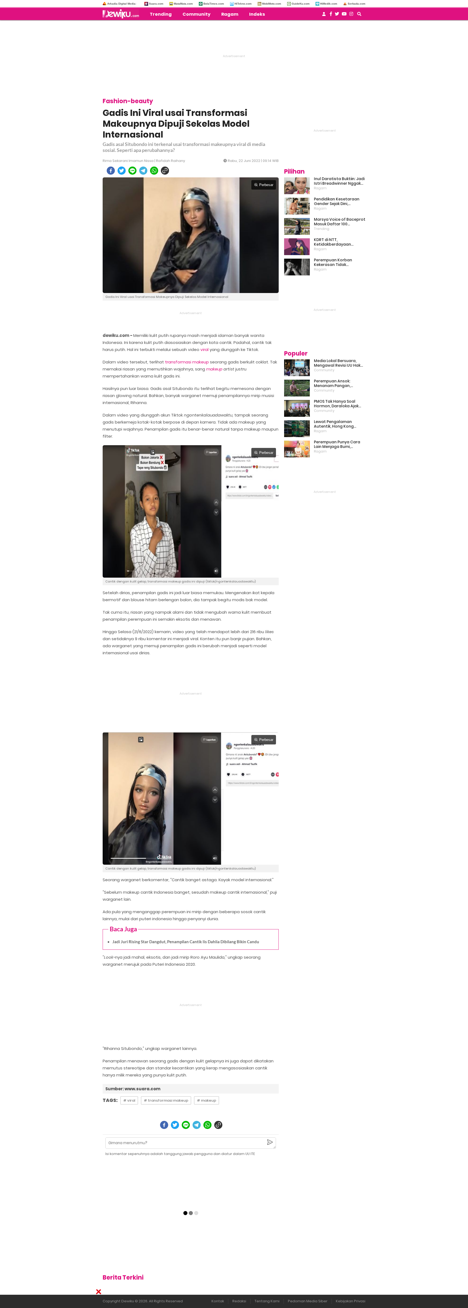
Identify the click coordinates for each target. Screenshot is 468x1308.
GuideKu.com (301, 3)
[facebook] (110, 171)
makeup (214, 369)
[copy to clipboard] (165, 171)
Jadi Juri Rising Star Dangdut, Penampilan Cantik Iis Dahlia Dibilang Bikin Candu (185, 941)
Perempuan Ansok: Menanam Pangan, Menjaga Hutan (332, 383)
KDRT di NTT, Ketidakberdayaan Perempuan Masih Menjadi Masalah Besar (339, 242)
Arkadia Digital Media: (121, 3)
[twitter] (121, 171)
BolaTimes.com (213, 3)
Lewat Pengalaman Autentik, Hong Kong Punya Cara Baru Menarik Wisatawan (338, 424)
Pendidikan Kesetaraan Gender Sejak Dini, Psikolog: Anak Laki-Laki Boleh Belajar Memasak (336, 201)
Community (196, 14)
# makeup (206, 1100)
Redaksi (239, 1301)
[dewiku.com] (122, 13)
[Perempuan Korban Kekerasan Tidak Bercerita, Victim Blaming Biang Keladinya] (297, 267)
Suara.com (156, 3)
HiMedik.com (328, 3)
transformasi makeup (187, 362)
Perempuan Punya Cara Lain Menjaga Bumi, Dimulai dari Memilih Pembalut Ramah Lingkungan (337, 444)
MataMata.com (183, 3)
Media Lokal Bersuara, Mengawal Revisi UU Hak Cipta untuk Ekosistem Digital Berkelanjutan (337, 363)
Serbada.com (356, 3)
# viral (129, 1100)
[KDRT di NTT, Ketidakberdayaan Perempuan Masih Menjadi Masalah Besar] (297, 246)
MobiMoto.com (271, 3)
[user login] (324, 15)
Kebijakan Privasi (350, 1301)
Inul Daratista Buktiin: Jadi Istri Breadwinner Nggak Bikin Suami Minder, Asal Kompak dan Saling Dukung (339, 181)
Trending (161, 14)
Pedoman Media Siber (307, 1301)
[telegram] (143, 171)
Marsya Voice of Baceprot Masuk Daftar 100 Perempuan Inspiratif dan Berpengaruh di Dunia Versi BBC (339, 221)
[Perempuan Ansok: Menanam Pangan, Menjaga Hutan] (297, 388)
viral (204, 349)
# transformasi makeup (166, 1100)
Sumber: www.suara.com (132, 1089)
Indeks (257, 14)
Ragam (229, 14)
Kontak (218, 1301)
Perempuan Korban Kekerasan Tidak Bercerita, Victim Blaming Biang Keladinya (338, 262)
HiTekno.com (243, 3)
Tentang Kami (267, 1301)
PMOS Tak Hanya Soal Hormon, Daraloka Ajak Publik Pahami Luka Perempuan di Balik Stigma (336, 403)
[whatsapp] (154, 171)
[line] (132, 171)
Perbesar (266, 185)
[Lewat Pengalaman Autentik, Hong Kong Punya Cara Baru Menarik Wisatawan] (297, 428)
